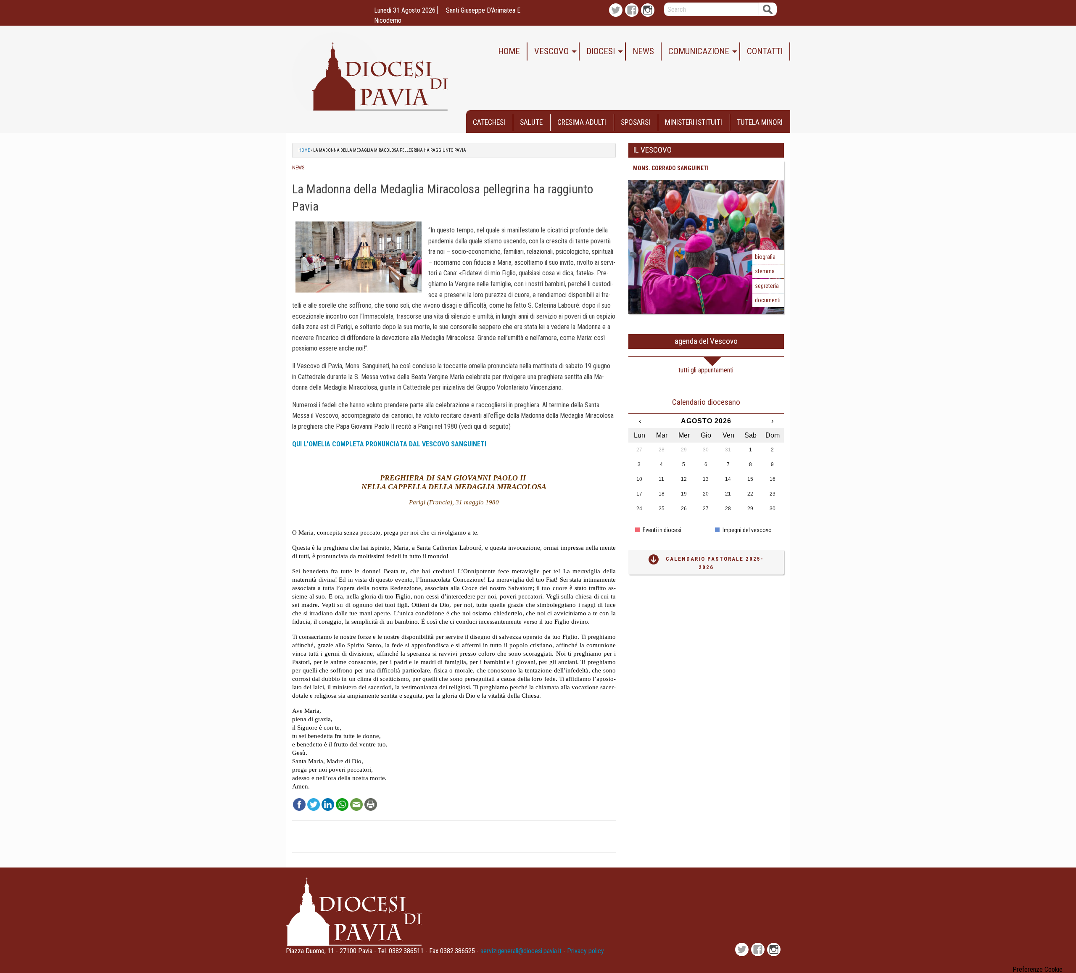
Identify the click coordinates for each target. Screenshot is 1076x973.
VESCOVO (551, 51)
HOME (509, 51)
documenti (768, 300)
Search (768, 9)
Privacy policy (585, 951)
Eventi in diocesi (661, 530)
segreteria (767, 285)
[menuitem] (509, 51)
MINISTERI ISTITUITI (693, 122)
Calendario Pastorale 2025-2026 (715, 563)
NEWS (643, 51)
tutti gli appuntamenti (705, 370)
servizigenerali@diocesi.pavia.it (521, 951)
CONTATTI (765, 51)
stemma (765, 271)
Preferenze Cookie (1038, 969)
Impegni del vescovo (746, 530)
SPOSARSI (635, 122)
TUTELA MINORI (760, 122)
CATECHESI (489, 122)
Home (304, 150)
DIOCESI (600, 51)
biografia (765, 256)
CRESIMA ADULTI (581, 122)
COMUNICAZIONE (698, 51)
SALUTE (531, 122)
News (298, 168)
